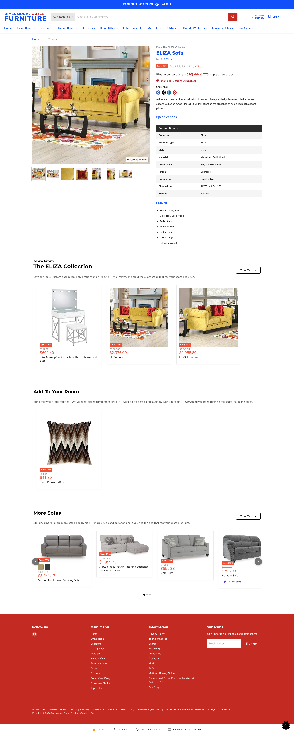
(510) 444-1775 (197, 74)
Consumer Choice (223, 28)
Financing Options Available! (177, 81)
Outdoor (171, 28)
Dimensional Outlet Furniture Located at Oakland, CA (190, 709)
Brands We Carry (194, 28)
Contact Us (155, 653)
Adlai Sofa (167, 573)
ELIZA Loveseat (189, 357)
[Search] (232, 17)
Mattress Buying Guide (162, 673)
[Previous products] (35, 561)
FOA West (166, 59)
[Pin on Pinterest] (175, 92)
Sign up (251, 643)
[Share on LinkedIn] (169, 92)
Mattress (87, 28)
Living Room (25, 28)
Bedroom (45, 28)
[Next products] (258, 561)
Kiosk (152, 663)
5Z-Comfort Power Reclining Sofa (58, 580)
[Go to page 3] (150, 594)
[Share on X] (164, 92)
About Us (154, 658)
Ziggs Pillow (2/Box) (52, 482)
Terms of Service (158, 638)
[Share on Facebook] (158, 92)
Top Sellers (246, 28)
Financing (154, 648)
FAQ (151, 668)
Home (8, 28)
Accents (153, 28)
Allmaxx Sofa (230, 575)
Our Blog (154, 687)
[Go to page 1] (144, 595)
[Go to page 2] (147, 594)
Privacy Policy (157, 634)
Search (153, 643)
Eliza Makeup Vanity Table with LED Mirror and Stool (68, 359)
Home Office (108, 28)
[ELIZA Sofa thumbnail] (38, 174)
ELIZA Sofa (116, 357)
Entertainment (132, 28)
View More (246, 270)
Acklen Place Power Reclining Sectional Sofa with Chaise (123, 568)
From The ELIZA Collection (171, 47)
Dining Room (66, 28)
